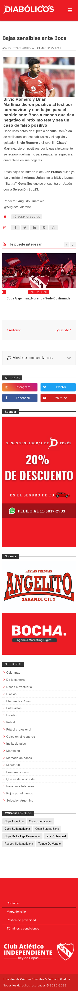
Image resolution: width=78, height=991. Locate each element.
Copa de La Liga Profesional (22, 836)
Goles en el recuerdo (20, 736)
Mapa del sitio (16, 911)
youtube (61, 398)
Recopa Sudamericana (19, 843)
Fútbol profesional (26, 216)
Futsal (10, 722)
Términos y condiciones (23, 928)
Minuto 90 (13, 765)
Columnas (13, 672)
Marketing (13, 750)
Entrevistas (13, 708)
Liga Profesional (56, 836)
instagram (23, 387)
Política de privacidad (21, 920)
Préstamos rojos (17, 772)
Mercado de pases (19, 758)
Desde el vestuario (19, 687)
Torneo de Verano (49, 843)
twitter (61, 387)
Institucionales (16, 743)
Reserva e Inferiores (20, 786)
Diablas (11, 694)
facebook (23, 398)
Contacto (13, 903)
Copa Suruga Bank (47, 828)
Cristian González (32, 979)
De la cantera (15, 679)
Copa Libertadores (40, 821)
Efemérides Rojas (18, 701)
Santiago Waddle (58, 979)
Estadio (11, 715)
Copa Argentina (14, 821)
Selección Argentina (19, 800)
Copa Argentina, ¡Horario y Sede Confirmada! (38, 298)
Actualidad (39, 292)
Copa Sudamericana (17, 828)
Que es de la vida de (20, 779)
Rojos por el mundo (19, 793)
